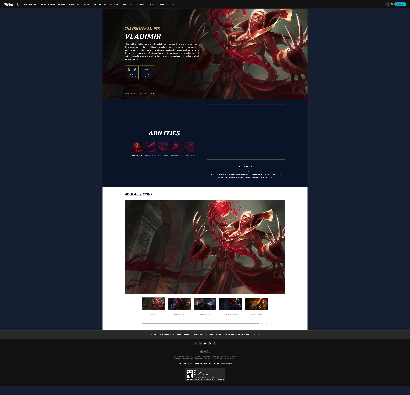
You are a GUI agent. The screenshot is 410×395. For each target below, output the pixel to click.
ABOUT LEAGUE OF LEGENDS (162, 335)
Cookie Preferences (223, 364)
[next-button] (266, 323)
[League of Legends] (18, 4)
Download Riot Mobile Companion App (242, 335)
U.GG (145, 93)
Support (198, 335)
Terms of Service (203, 364)
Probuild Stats (153, 93)
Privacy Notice (185, 364)
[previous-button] (262, 323)
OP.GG (139, 93)
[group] (163, 149)
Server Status (184, 335)
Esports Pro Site (213, 335)
